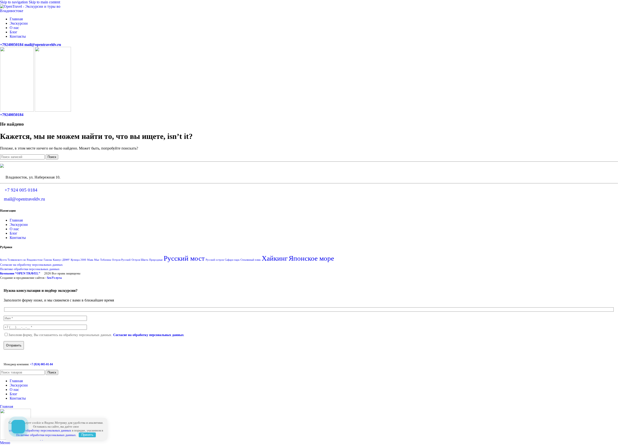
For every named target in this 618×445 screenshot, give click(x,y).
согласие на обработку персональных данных (40, 430)
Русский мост (184, 258)
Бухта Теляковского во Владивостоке (21, 259)
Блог (13, 233)
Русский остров (215, 259)
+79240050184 (11, 45)
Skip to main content (44, 2)
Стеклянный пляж (250, 259)
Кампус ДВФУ (61, 259)
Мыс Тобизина (102, 259)
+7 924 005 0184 (21, 190)
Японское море (311, 258)
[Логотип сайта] (31, 11)
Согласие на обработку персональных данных (31, 264)
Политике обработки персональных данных (30, 269)
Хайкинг (275, 258)
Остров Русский (121, 259)
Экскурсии (19, 224)
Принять (87, 435)
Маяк (90, 259)
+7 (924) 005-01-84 (41, 364)
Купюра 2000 (78, 259)
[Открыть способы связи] (18, 426)
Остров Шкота (140, 259)
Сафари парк (232, 259)
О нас (14, 229)
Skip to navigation (14, 2)
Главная (16, 220)
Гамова (48, 259)
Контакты (18, 238)
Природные (156, 259)
